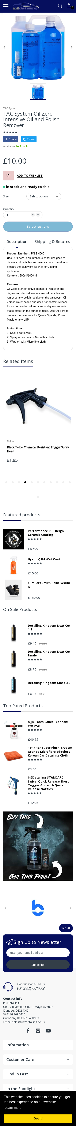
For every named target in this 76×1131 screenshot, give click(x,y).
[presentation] (5, 908)
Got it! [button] (38, 1118)
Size (6, 196)
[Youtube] (48, 1032)
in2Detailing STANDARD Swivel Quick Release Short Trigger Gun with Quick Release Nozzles (48, 783)
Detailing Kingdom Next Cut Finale (49, 653)
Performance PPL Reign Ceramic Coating (46, 533)
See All (66, 928)
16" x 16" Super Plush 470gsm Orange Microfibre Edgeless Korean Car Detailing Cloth (50, 751)
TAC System (10, 108)
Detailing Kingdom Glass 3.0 (49, 683)
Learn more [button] (13, 1107)
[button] (10, 132)
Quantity (8, 209)
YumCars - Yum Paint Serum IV (49, 585)
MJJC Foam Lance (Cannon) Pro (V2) (48, 724)
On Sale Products (20, 609)
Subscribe (38, 965)
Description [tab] (16, 241)
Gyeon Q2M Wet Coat (44, 559)
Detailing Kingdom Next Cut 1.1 (49, 627)
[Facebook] (27, 1032)
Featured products (21, 515)
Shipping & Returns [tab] (52, 241)
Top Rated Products (23, 705)
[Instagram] (38, 1032)
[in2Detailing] (26, 6)
